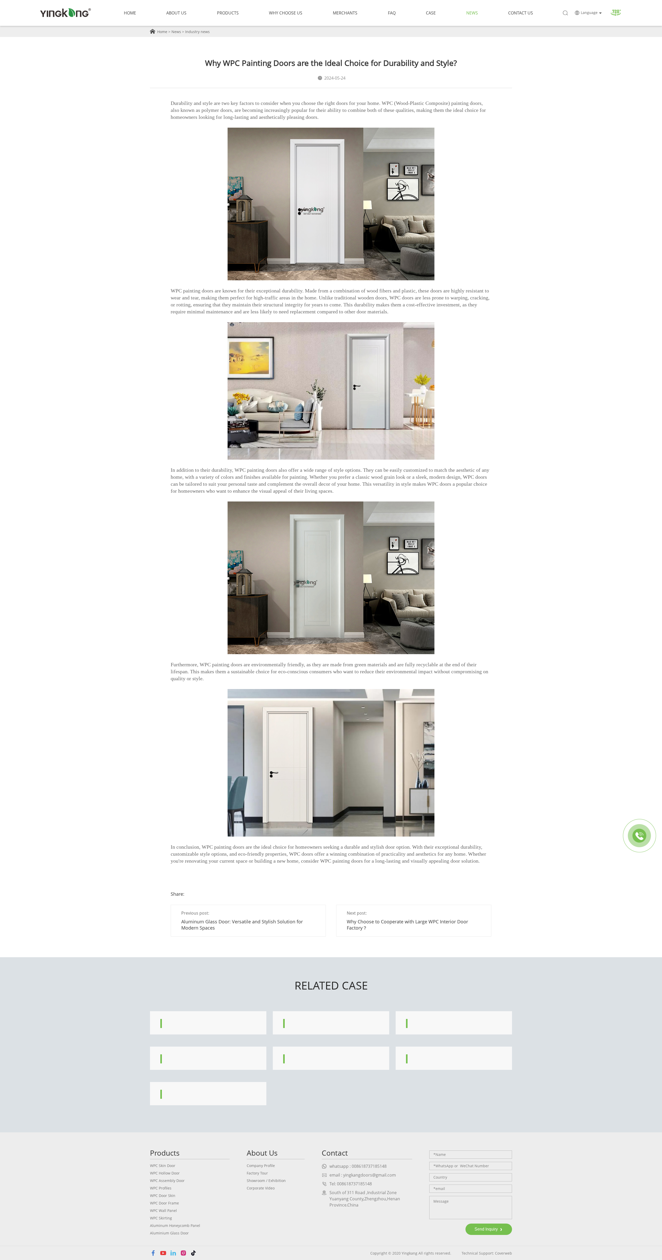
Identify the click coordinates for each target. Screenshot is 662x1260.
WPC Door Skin (162, 1195)
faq (392, 13)
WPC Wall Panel (163, 1210)
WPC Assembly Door (167, 1180)
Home (130, 13)
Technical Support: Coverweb (487, 1253)
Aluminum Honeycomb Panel (175, 1225)
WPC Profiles (160, 1188)
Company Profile (261, 1165)
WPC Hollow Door (165, 1173)
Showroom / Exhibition (266, 1180)
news (472, 13)
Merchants (345, 13)
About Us (176, 13)
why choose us (285, 13)
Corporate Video (261, 1188)
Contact (335, 1153)
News (176, 31)
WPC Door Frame (164, 1203)
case (431, 13)
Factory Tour (257, 1173)
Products (228, 13)
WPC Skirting (161, 1218)
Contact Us (520, 13)
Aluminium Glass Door (169, 1233)
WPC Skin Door (162, 1165)
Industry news (197, 31)
